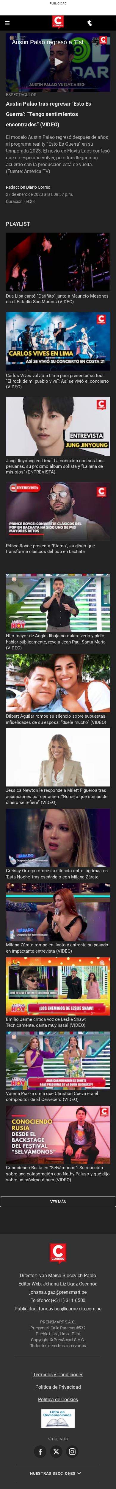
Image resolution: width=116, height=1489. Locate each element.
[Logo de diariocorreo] (58, 22)
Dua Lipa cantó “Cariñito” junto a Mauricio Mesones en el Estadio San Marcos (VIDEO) (57, 298)
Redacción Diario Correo (28, 187)
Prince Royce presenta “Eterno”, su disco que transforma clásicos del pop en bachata (50, 548)
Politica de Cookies (58, 1399)
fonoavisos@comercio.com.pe (70, 1309)
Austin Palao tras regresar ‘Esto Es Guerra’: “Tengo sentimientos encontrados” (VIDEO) (48, 114)
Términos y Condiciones (58, 1374)
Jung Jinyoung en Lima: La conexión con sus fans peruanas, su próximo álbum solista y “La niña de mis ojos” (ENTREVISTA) (55, 466)
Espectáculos (21, 95)
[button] (58, 62)
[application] (58, 62)
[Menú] (7, 23)
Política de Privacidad (58, 1387)
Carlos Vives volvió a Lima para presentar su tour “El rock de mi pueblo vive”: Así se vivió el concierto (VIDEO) (57, 381)
